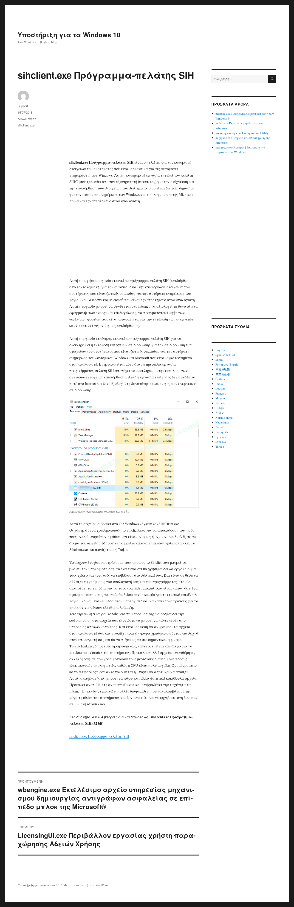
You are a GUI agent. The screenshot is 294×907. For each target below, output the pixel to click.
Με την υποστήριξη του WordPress (85, 885)
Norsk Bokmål (224, 417)
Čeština (220, 379)
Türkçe (219, 446)
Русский (220, 437)
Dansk (219, 384)
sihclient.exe (26, 125)
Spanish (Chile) (225, 355)
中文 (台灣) (222, 374)
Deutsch (220, 388)
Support (23, 106)
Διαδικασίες (27, 119)
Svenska (220, 442)
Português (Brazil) (226, 364)
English (220, 350)
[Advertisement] (135, 125)
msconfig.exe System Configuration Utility (242, 133)
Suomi (219, 360)
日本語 (219, 408)
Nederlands (222, 422)
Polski (219, 427)
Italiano (220, 403)
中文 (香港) (222, 369)
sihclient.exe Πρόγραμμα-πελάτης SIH (99, 736)
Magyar (220, 398)
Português (221, 432)
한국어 (219, 413)
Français (220, 393)
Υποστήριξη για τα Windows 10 (69, 34)
